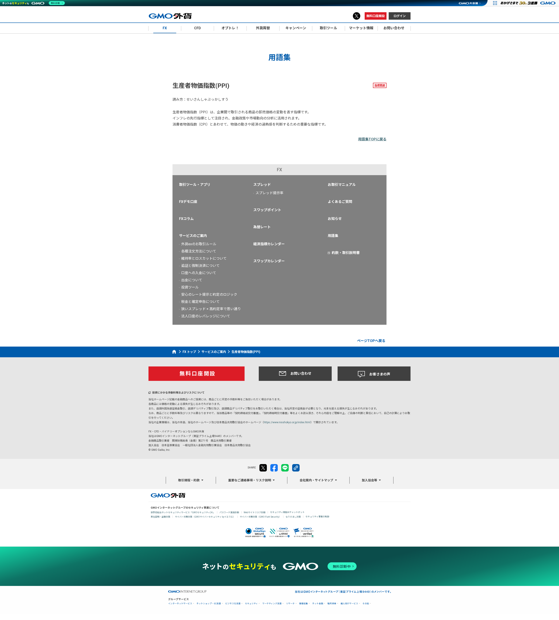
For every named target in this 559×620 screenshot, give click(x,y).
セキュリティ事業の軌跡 (317, 516)
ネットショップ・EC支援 (209, 603)
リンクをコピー (296, 467)
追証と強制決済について (200, 266)
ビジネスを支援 (233, 603)
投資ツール (190, 287)
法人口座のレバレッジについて (205, 316)
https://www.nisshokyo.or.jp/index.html (287, 422)
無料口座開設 (375, 16)
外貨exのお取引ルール (198, 244)
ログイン (399, 16)
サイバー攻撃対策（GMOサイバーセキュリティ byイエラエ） (205, 516)
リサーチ (290, 603)
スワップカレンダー (269, 261)
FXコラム (186, 219)
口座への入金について (198, 273)
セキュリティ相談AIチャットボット (287, 512)
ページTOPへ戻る (371, 341)
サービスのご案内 (193, 236)
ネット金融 (317, 603)
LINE (285, 467)
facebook (274, 467)
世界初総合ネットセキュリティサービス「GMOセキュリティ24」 (183, 512)
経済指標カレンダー (269, 244)
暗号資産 (332, 603)
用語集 (333, 236)
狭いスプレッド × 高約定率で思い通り (211, 309)
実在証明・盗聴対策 (160, 516)
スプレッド (262, 185)
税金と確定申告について (200, 302)
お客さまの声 (379, 374)
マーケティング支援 (272, 603)
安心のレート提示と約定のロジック (209, 294)
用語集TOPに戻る (372, 139)
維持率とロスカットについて (204, 258)
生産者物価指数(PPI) (245, 352)
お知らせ (335, 219)
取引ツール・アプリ (194, 185)
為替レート (262, 227)
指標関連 (379, 85)
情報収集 (303, 603)
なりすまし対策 (293, 516)
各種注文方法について (198, 251)
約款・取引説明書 (346, 253)
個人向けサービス (349, 603)
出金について (191, 280)
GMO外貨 (168, 495)
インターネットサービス (180, 603)
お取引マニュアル (342, 185)
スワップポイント (267, 210)
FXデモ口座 (188, 202)
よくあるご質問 (340, 202)
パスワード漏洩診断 (229, 512)
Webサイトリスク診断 (255, 512)
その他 (365, 603)
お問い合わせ (300, 373)
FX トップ (189, 352)
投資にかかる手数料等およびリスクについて (178, 392)
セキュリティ (251, 603)
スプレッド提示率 (269, 193)
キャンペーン (295, 28)
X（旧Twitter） (356, 16)
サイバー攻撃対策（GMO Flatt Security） (260, 516)
